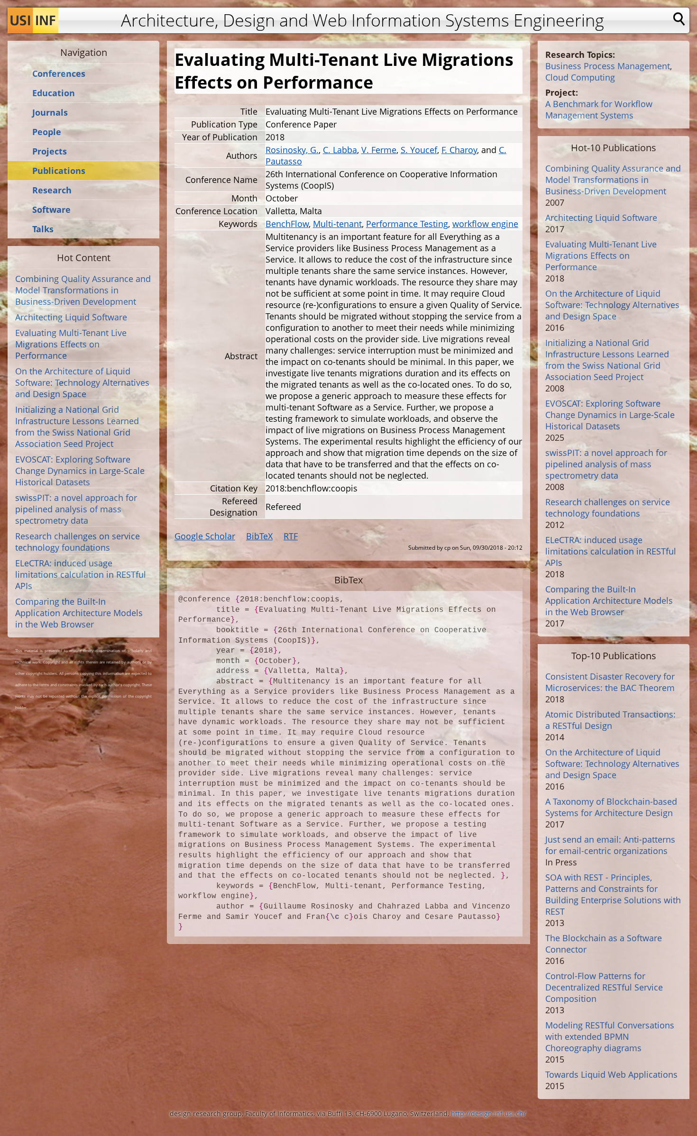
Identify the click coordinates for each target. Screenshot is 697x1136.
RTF (291, 536)
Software (51, 209)
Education (53, 93)
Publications (58, 170)
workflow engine (485, 223)
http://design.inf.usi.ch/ (488, 1113)
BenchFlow (287, 223)
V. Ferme (378, 149)
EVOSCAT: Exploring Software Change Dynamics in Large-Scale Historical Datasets (80, 471)
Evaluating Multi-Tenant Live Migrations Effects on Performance (71, 344)
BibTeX (259, 536)
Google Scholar (204, 536)
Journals (50, 112)
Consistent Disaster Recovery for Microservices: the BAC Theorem (610, 682)
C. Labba (340, 149)
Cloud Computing (580, 77)
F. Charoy (459, 149)
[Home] (33, 20)
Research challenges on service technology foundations (77, 541)
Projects (49, 151)
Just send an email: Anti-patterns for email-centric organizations (610, 845)
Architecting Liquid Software (71, 317)
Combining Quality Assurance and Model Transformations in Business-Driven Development (83, 290)
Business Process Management (607, 66)
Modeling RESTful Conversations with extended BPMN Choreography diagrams (609, 1036)
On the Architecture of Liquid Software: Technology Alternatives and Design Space (82, 382)
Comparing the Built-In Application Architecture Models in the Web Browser (79, 613)
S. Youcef (419, 149)
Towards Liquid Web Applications (611, 1074)
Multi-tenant (337, 223)
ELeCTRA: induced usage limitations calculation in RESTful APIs (80, 574)
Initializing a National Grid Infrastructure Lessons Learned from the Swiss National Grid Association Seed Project (77, 426)
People (46, 131)
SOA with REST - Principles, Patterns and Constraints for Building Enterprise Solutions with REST (613, 894)
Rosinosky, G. (292, 149)
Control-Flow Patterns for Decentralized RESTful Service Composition (604, 987)
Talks (43, 229)
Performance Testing (407, 223)
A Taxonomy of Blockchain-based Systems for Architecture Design (611, 807)
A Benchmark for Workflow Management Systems (598, 109)
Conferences (58, 73)
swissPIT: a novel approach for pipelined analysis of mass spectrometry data (76, 509)
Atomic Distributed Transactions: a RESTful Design (610, 720)
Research (52, 190)
